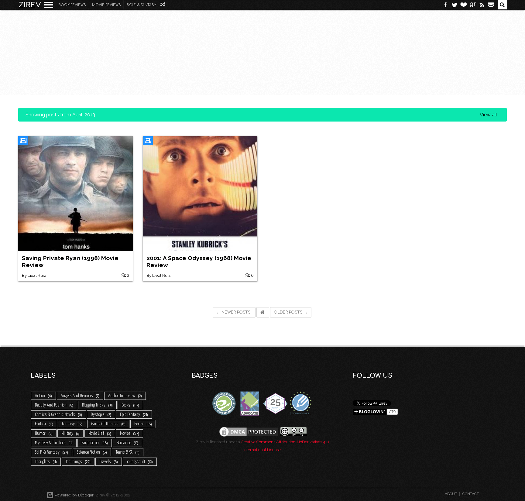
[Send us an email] (491, 4)
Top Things (78, 461)
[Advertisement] (262, 47)
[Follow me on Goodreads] (472, 4)
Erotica (43, 424)
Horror (142, 424)
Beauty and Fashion (53, 405)
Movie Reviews (106, 5)
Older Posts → (291, 312)
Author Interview (124, 395)
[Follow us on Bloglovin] (463, 4)
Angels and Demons (79, 395)
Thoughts (45, 461)
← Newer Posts (234, 312)
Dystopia (100, 414)
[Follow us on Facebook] (445, 4)
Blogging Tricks (97, 405)
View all (488, 115)
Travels (108, 461)
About (451, 494)
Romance (127, 443)
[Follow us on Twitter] (454, 4)
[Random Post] (163, 4)
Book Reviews (72, 5)
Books (130, 405)
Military (70, 433)
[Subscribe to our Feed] (481, 4)
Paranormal (94, 443)
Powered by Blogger (74, 494)
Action (43, 395)
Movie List (99, 433)
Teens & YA (127, 452)
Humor (43, 433)
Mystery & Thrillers (53, 443)
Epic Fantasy (133, 414)
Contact (470, 494)
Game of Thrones (108, 424)
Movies (129, 433)
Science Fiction (91, 452)
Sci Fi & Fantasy (141, 5)
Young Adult (139, 461)
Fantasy (71, 424)
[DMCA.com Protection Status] (248, 431)
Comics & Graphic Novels (58, 414)
